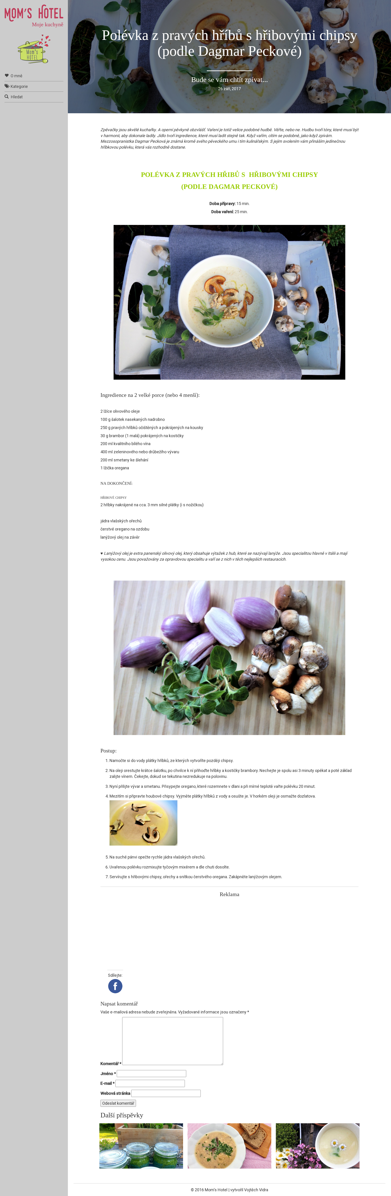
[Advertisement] (229, 931)
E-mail (107, 1083)
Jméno (108, 1073)
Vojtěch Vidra (256, 1189)
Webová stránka (115, 1093)
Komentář (110, 1063)
